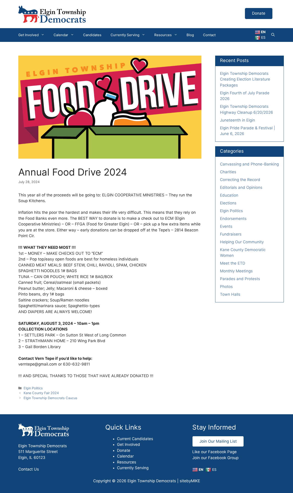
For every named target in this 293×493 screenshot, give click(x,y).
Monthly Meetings (236, 271)
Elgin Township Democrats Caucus (50, 398)
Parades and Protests (240, 278)
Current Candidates (135, 438)
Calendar (61, 35)
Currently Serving (125, 35)
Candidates (92, 35)
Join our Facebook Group (215, 457)
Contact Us (28, 469)
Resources (163, 35)
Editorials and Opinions (241, 187)
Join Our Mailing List (218, 441)
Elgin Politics (33, 388)
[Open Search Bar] (273, 35)
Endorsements (233, 218)
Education (229, 195)
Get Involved (28, 35)
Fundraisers (230, 234)
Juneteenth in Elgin (237, 120)
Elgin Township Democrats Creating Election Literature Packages (245, 79)
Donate (258, 13)
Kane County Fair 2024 (41, 393)
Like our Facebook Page (214, 452)
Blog (190, 35)
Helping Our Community (242, 242)
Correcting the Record (240, 179)
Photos (226, 286)
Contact (209, 35)
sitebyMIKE (190, 481)
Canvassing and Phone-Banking (249, 164)
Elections (228, 203)
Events (226, 226)
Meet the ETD (232, 263)
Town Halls (230, 294)
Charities (228, 172)
